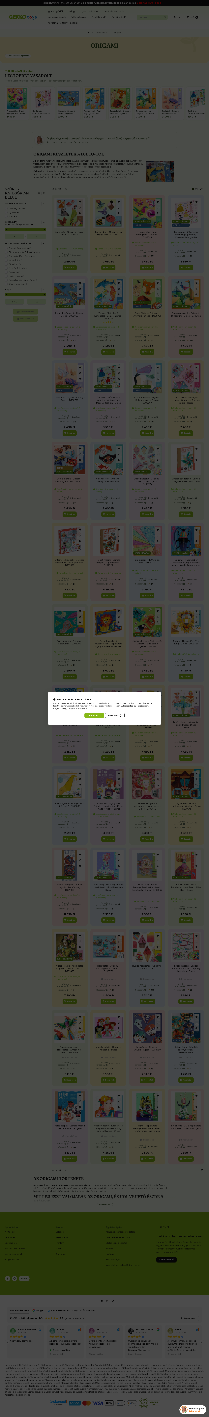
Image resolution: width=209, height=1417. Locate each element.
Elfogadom (92, 715)
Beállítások (113, 715)
